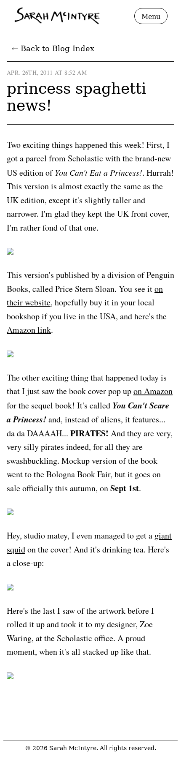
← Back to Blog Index (53, 48)
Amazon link (29, 329)
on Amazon (153, 391)
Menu (150, 17)
